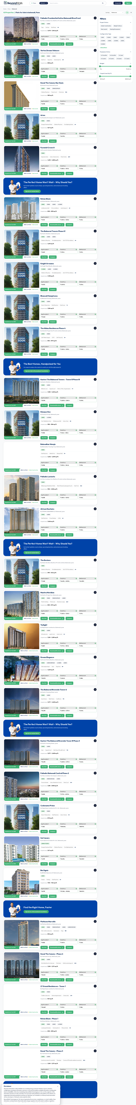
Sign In (128, 3)
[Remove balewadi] (46, 3)
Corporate (118, 3)
